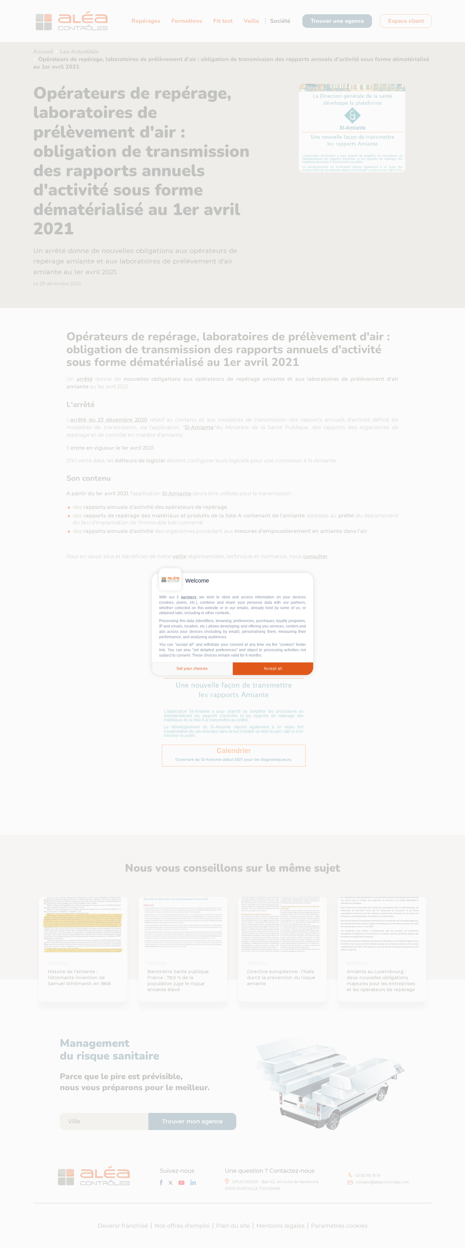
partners (188, 597)
